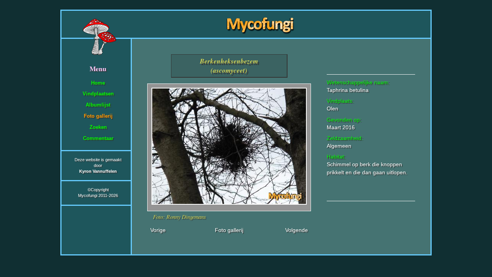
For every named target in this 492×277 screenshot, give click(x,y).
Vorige (158, 230)
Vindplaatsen (98, 94)
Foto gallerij (98, 116)
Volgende (296, 230)
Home (98, 83)
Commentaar (98, 138)
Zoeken (98, 127)
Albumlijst (98, 105)
